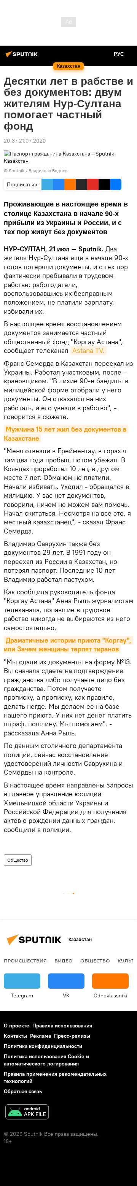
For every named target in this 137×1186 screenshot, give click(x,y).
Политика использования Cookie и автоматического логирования (46, 1060)
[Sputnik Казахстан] (23, 57)
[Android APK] (27, 1112)
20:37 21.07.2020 (25, 140)
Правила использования (62, 1025)
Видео (63, 960)
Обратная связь (23, 1091)
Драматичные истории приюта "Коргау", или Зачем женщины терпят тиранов (68, 644)
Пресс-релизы (72, 1035)
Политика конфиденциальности (43, 1046)
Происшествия (25, 960)
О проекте (16, 1025)
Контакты (15, 1035)
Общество (17, 860)
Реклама (40, 1035)
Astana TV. (88, 350)
